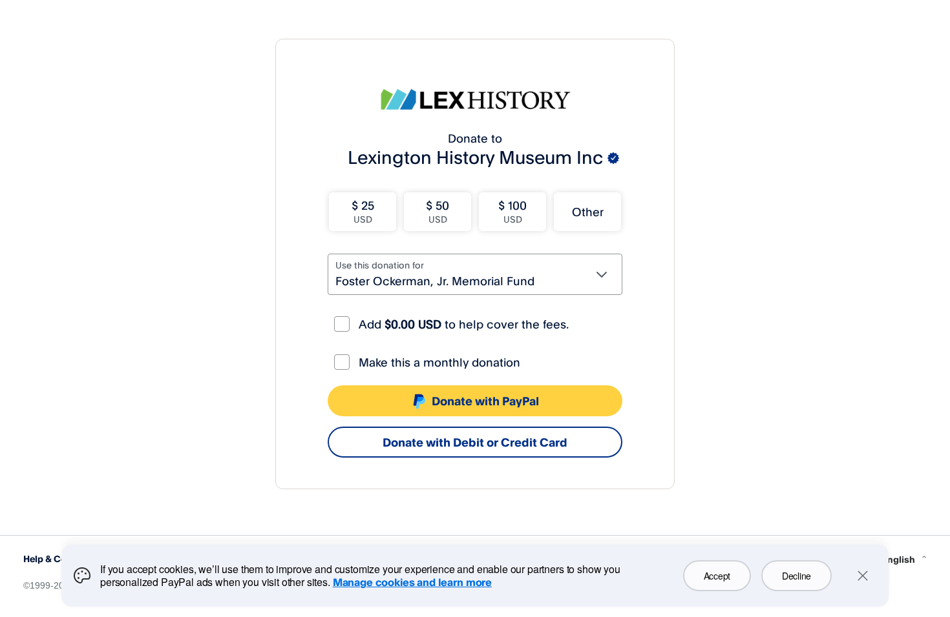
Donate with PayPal (485, 401)
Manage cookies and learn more (412, 582)
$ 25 (363, 211)
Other (588, 212)
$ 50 (437, 211)
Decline (796, 575)
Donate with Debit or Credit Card (475, 442)
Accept (717, 575)
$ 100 (512, 211)
